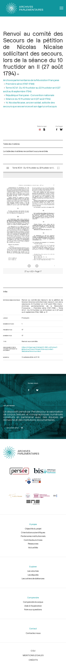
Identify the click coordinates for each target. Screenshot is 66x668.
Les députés (33, 575)
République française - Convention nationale (30, 95)
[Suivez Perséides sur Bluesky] (37, 390)
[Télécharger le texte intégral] (44, 129)
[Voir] (18, 73)
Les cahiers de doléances (33, 578)
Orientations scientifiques (33, 532)
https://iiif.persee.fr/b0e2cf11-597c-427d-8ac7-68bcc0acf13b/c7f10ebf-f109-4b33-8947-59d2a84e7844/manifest (40, 349)
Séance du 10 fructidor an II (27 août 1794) (28, 99)
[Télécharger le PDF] (40, 129)
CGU (33, 650)
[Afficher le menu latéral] (8, 168)
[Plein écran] (58, 168)
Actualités (33, 547)
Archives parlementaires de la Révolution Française (31, 80)
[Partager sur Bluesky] (61, 129)
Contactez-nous (33, 633)
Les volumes (33, 571)
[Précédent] (29, 266)
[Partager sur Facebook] (56, 129)
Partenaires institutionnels (33, 536)
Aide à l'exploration (33, 606)
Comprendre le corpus (33, 602)
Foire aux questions (33, 609)
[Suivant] (37, 266)
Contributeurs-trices (33, 540)
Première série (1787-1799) (20, 84)
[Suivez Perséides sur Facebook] (28, 390)
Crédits (33, 660)
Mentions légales (33, 655)
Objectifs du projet (33, 528)
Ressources (33, 543)
